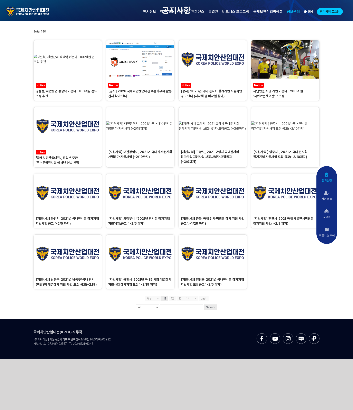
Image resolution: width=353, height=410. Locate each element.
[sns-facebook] (262, 335)
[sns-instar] (288, 335)
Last (203, 298)
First (149, 298)
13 (180, 298)
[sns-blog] (301, 335)
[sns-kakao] (314, 335)
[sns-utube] (275, 335)
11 (165, 298)
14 (188, 298)
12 (172, 298)
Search (210, 307)
